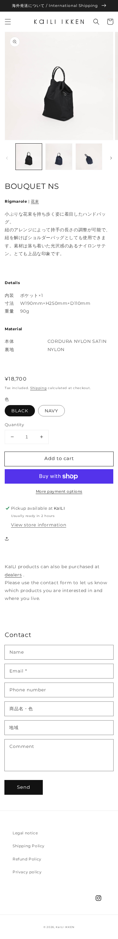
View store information (38, 525)
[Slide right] (111, 158)
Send (23, 787)
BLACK (19, 411)
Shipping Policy (29, 845)
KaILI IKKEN (65, 927)
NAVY (51, 411)
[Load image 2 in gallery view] (58, 156)
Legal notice (25, 833)
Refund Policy (27, 859)
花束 (35, 201)
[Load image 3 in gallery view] (89, 156)
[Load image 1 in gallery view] (28, 156)
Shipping (38, 388)
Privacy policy (27, 872)
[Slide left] (7, 158)
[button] (8, 22)
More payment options (59, 491)
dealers (13, 575)
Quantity (14, 424)
